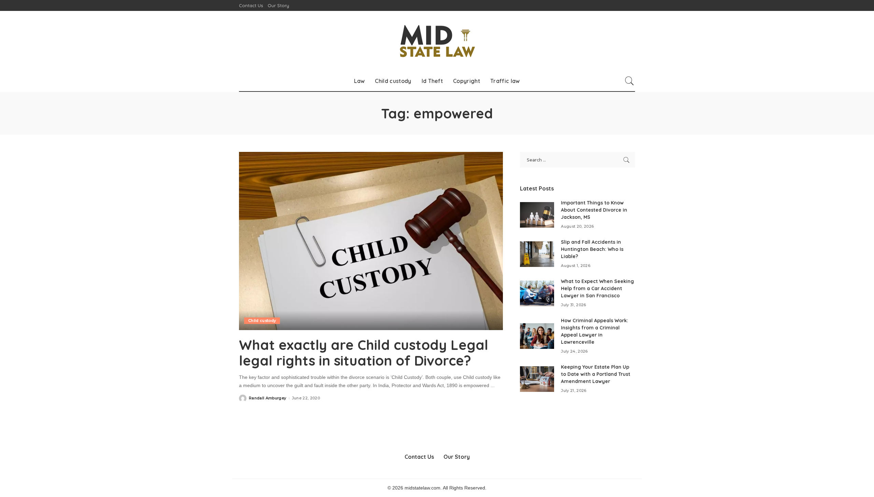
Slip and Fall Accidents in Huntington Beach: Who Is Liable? (592, 249)
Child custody (262, 320)
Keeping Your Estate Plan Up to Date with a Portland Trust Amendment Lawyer (595, 374)
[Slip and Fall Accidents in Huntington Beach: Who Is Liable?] (537, 254)
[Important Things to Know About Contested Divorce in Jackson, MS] (537, 215)
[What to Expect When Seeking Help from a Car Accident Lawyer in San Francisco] (537, 293)
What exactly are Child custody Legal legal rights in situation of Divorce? (363, 352)
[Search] (629, 81)
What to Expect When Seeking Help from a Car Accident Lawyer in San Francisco (597, 288)
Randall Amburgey (267, 398)
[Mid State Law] (437, 41)
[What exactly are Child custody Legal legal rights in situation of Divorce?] (371, 241)
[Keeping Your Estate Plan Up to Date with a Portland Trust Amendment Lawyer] (537, 379)
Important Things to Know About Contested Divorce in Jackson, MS (594, 210)
